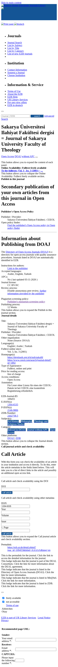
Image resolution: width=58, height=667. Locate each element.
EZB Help (12, 96)
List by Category (15, 51)
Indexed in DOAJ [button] (17, 429)
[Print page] (7, 24)
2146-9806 (12, 410)
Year (3, 509)
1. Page (5, 527)
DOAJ (11, 438)
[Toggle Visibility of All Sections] (36, 157)
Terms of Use (14, 91)
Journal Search (14, 42)
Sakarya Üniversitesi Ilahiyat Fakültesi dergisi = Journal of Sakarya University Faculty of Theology (27, 138)
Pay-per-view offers (17, 102)
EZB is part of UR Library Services (18, 617)
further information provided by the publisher (26, 292)
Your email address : (7, 639)
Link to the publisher (17, 268)
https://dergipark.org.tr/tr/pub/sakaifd (25, 357)
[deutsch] (19, 24)
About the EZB (15, 94)
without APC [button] (28, 156)
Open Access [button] (7, 156)
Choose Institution (16, 75)
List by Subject (14, 45)
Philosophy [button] (26, 421)
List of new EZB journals (19, 53)
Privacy (5, 620)
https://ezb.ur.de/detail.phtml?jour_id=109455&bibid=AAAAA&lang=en (28, 548)
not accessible (12, 601)
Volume (5, 515)
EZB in (15, 105)
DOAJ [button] (18, 156)
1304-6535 (12, 404)
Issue (3, 521)
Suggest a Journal (16, 72)
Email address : (6, 649)
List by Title (13, 48)
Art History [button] (13, 421)
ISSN (4, 503)
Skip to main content (11, 2)
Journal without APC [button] (37, 429)
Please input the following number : (8, 660)
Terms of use (12, 605)
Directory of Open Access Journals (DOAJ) (27, 252)
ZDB (18, 438)
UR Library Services (17, 99)
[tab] (29, 168)
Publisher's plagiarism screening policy (26, 301)
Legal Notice (44, 617)
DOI (3, 486)
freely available (13, 598)
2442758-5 (12, 415)
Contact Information (17, 69)
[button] (23, 168)
